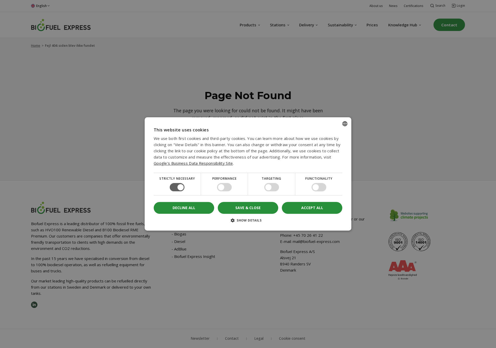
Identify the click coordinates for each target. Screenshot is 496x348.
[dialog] (248, 174)
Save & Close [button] (248, 207)
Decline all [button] (184, 207)
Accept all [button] (312, 207)
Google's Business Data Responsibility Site (193, 163)
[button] (248, 222)
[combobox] (344, 123)
